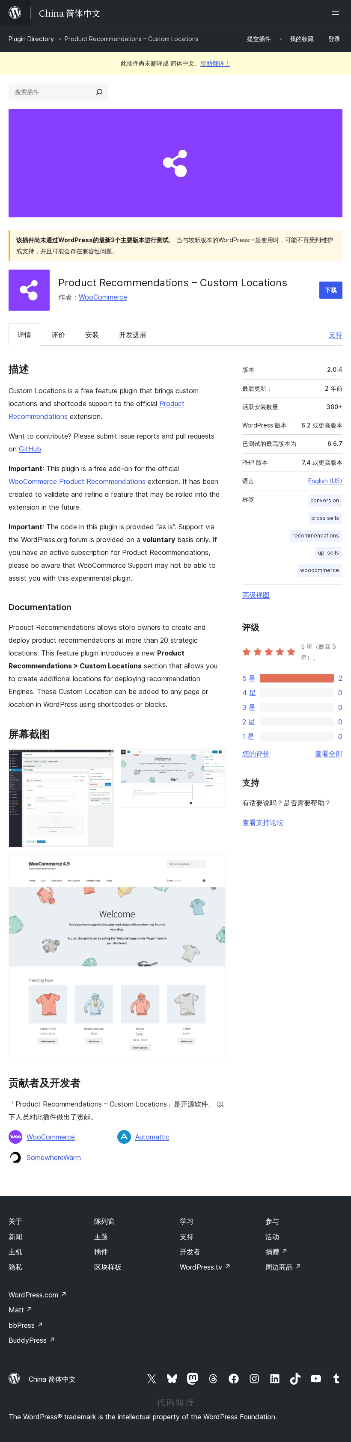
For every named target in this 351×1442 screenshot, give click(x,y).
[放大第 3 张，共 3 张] (214, 865)
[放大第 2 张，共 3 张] (214, 761)
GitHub (30, 449)
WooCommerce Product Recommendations (77, 481)
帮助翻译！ (215, 63)
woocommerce (319, 570)
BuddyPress (32, 1340)
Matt (21, 1310)
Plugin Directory (31, 38)
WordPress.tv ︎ (205, 1267)
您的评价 (256, 753)
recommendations (315, 535)
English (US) (325, 480)
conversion (324, 500)
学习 (186, 1221)
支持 (335, 334)
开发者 (190, 1251)
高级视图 (256, 594)
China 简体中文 (52, 1379)
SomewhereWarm (54, 1157)
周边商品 (283, 1267)
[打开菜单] (337, 13)
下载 (331, 290)
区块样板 (108, 1267)
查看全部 (328, 753)
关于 (15, 1221)
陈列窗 (104, 1221)
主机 (15, 1251)
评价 (58, 334)
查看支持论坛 (262, 822)
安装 (92, 334)
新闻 (15, 1236)
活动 (272, 1236)
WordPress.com (38, 1295)
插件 (101, 1251)
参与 (272, 1221)
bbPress (26, 1325)
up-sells (328, 552)
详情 (24, 334)
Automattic (152, 1137)
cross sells (325, 518)
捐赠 (276, 1251)
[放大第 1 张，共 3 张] (102, 761)
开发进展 (132, 334)
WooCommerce (103, 297)
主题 (101, 1236)
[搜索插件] (99, 92)
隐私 (15, 1267)
